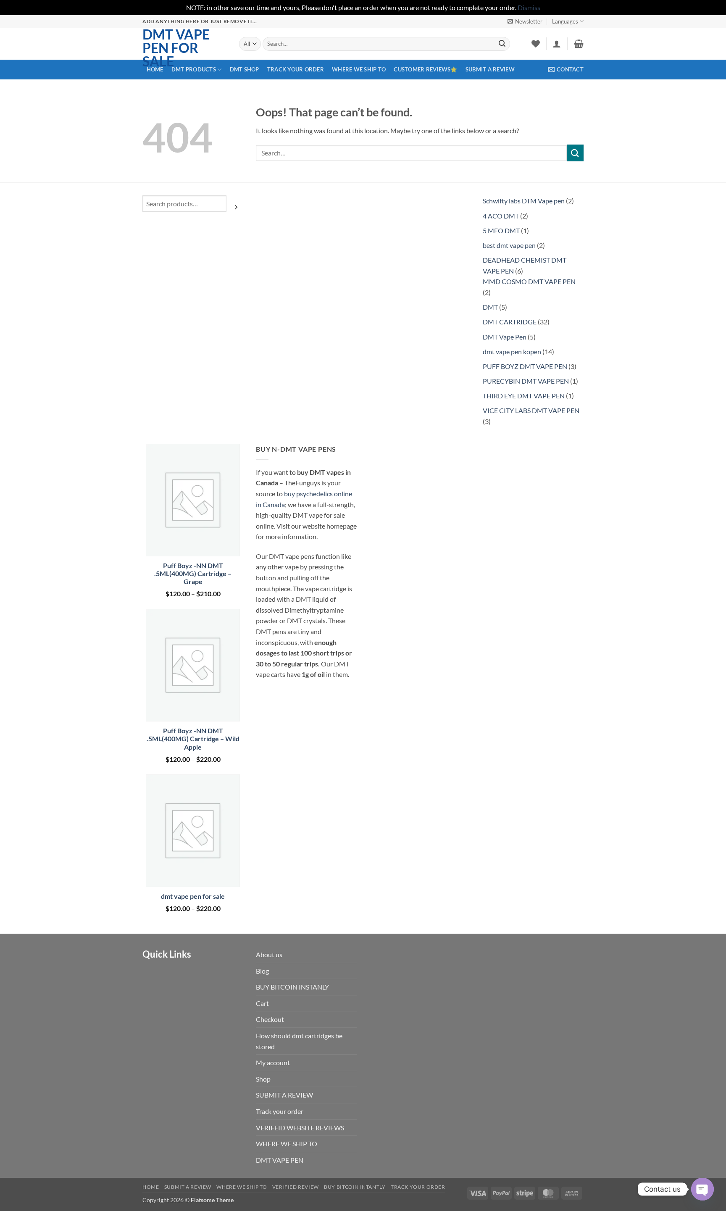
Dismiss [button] (529, 7)
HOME (155, 69)
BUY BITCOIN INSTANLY (292, 987)
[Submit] (502, 44)
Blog (262, 971)
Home (150, 1187)
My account (273, 1062)
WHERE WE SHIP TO (359, 69)
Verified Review (295, 1187)
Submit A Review (187, 1187)
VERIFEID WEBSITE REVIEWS (300, 1128)
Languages (565, 21)
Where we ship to (241, 1187)
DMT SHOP (244, 69)
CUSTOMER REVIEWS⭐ (425, 69)
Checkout (270, 1019)
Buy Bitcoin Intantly (354, 1187)
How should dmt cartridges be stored (299, 1041)
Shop (263, 1079)
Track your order (295, 69)
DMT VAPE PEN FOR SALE (176, 48)
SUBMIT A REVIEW (490, 69)
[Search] (236, 206)
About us (269, 954)
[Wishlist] (535, 43)
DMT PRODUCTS (193, 69)
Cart (262, 1003)
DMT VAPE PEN (279, 1160)
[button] (525, 21)
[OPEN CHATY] (702, 1189)
